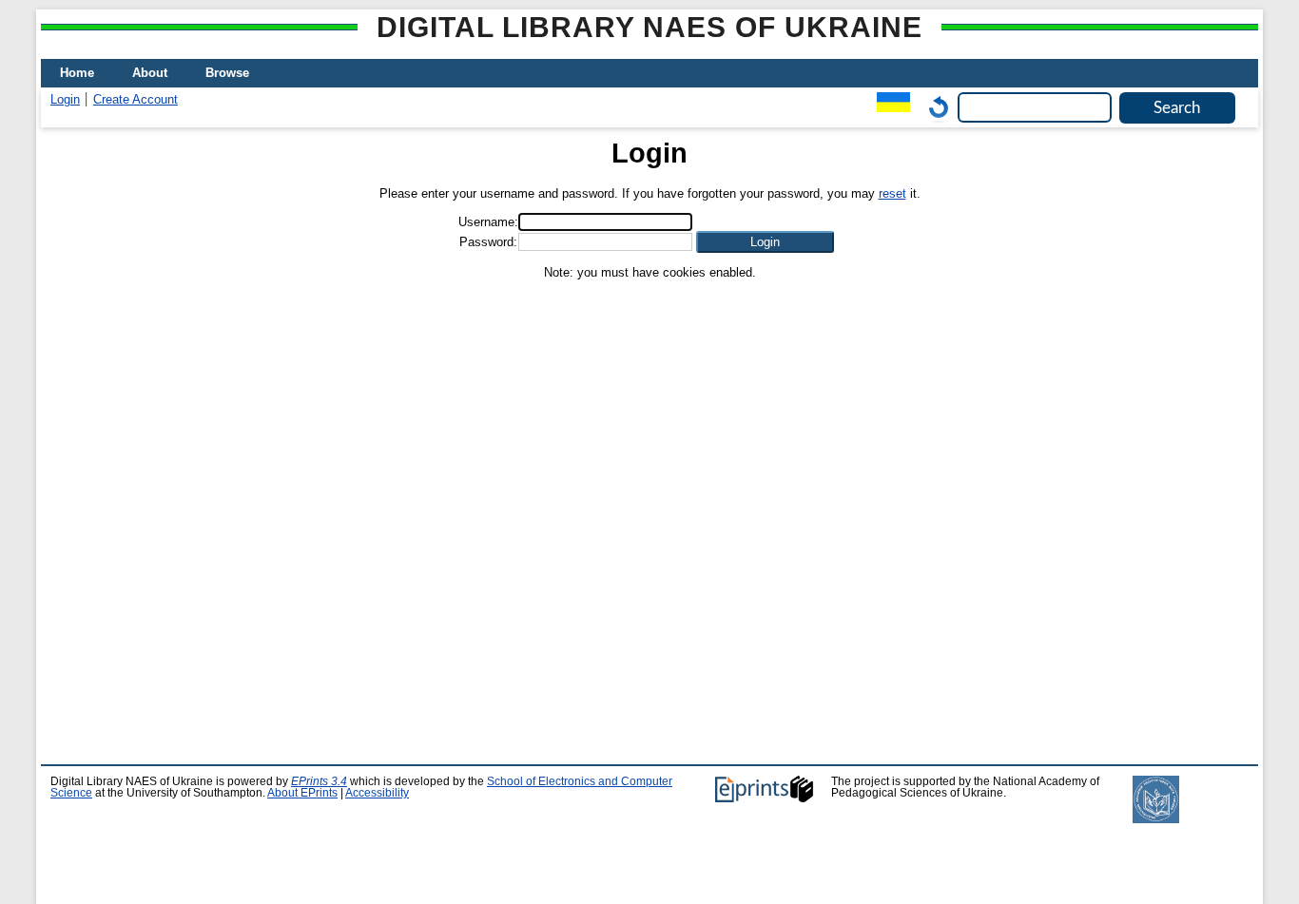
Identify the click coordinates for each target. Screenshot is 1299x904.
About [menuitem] (149, 73)
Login (65, 99)
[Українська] (888, 107)
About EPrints (302, 792)
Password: (488, 242)
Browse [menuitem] (227, 73)
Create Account (135, 99)
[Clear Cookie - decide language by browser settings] (934, 107)
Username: (488, 222)
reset (892, 193)
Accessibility (377, 792)
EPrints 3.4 (319, 781)
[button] (765, 242)
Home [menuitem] (77, 73)
